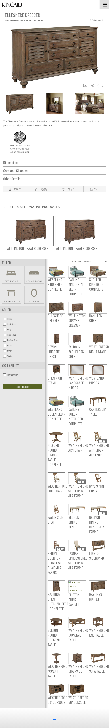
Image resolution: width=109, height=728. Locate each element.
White (9, 356)
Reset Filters (23, 386)
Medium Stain (12, 340)
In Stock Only (12, 374)
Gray (9, 329)
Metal (9, 345)
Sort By (76, 261)
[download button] (85, 86)
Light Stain (11, 335)
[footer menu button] (54, 718)
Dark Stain (11, 324)
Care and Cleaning (15, 170)
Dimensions (10, 162)
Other (9, 351)
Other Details (11, 178)
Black (9, 319)
